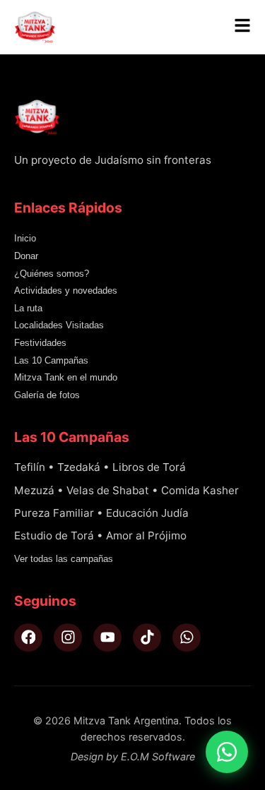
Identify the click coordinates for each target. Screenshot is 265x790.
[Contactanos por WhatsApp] (227, 752)
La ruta (28, 308)
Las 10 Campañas (51, 360)
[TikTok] (147, 637)
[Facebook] (28, 637)
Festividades (40, 342)
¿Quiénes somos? (51, 273)
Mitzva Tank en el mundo (65, 377)
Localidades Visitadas (59, 325)
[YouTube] (107, 637)
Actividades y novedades (65, 290)
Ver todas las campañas (63, 558)
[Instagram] (68, 637)
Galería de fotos (47, 395)
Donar (26, 256)
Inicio (25, 238)
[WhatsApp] (186, 637)
